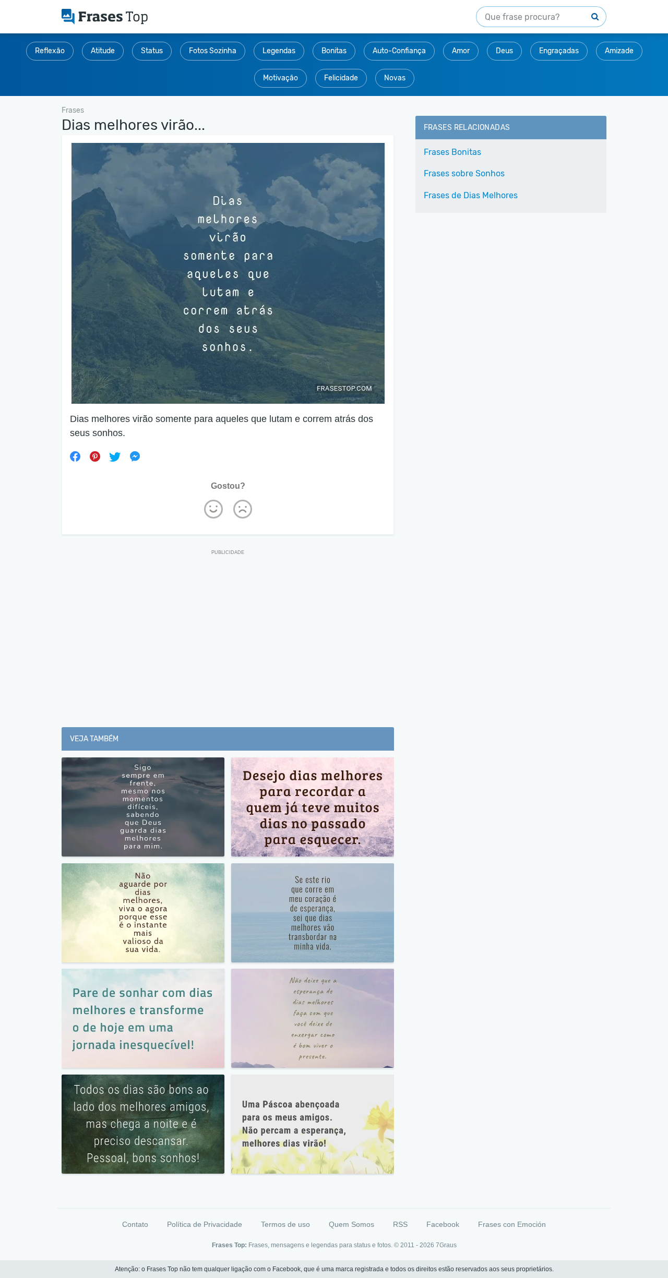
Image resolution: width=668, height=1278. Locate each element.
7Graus (446, 1245)
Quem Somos (351, 1224)
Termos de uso (285, 1224)
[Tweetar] (115, 456)
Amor (461, 50)
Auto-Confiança (399, 50)
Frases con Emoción (512, 1224)
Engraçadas (559, 50)
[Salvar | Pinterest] (95, 456)
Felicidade (341, 78)
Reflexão (50, 50)
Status (152, 50)
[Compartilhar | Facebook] (75, 456)
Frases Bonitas (452, 152)
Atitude (103, 50)
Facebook (442, 1224)
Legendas (279, 50)
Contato (135, 1224)
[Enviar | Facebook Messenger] (134, 456)
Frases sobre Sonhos (464, 173)
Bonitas (334, 50)
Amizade (619, 50)
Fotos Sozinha (212, 50)
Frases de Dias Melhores (471, 195)
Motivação (280, 78)
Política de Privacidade (204, 1224)
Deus (504, 50)
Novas (394, 78)
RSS (400, 1224)
